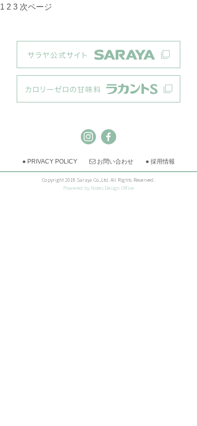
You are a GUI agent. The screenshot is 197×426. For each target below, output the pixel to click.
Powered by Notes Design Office (98, 188)
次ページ (36, 7)
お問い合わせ (111, 161)
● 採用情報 (160, 161)
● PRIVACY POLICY (49, 161)
